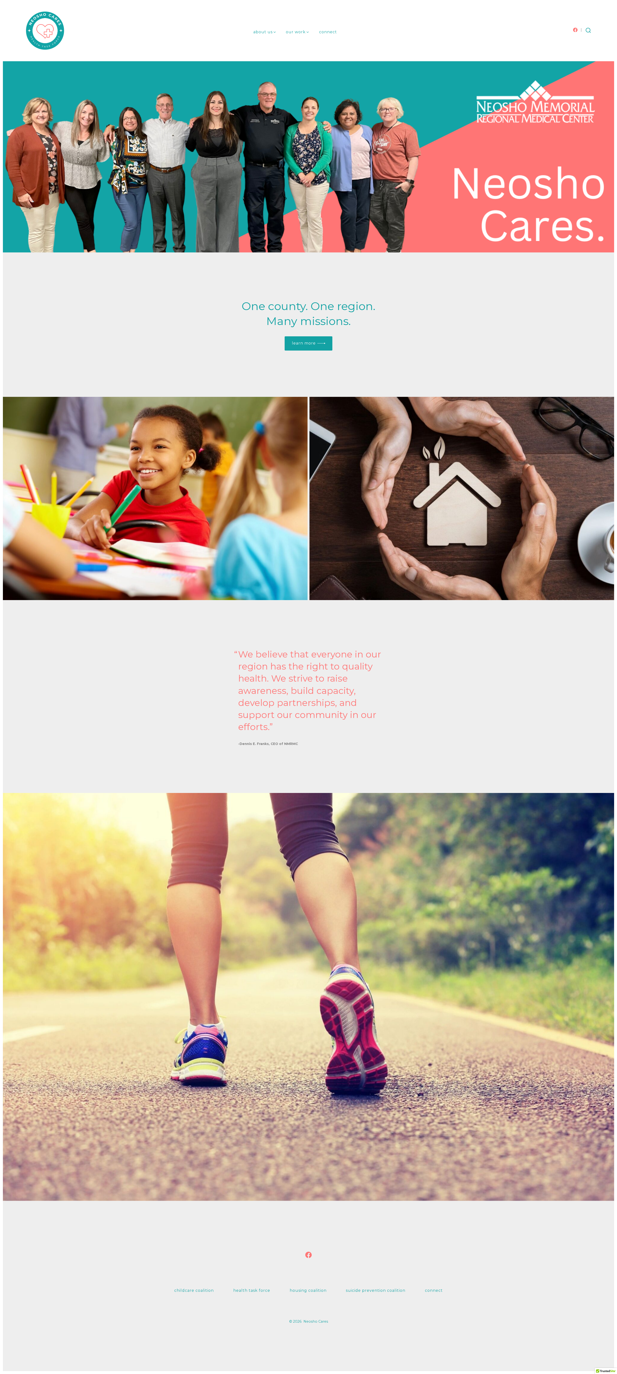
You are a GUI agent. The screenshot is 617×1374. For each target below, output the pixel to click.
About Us (263, 32)
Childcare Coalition (194, 1290)
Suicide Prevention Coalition (375, 1290)
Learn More (304, 343)
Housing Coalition (308, 1290)
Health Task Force (251, 1290)
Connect (328, 32)
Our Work (296, 32)
